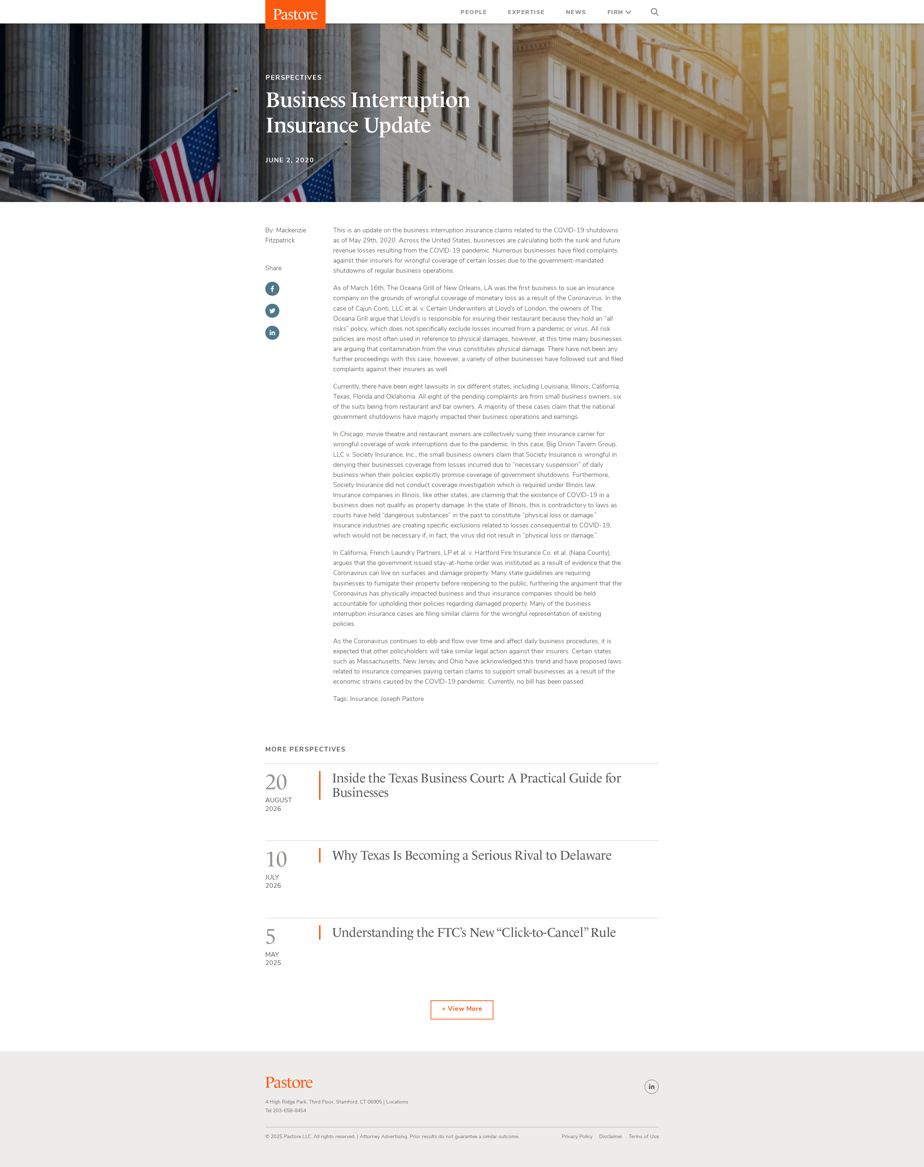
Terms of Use (644, 1137)
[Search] (653, 13)
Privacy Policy (577, 1137)
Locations (397, 1102)
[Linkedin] (272, 333)
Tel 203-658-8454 (285, 1111)
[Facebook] (272, 289)
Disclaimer (610, 1137)
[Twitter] (272, 311)
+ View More (462, 1009)
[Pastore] (295, 14)
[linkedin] (652, 1087)
